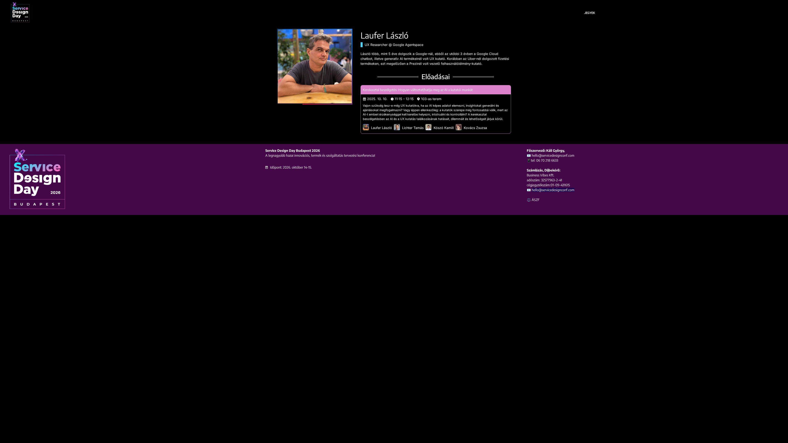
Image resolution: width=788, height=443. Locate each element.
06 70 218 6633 (547, 160)
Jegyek (589, 13)
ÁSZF (535, 200)
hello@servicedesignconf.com (553, 190)
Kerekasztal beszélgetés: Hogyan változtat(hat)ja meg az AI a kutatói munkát (418, 90)
